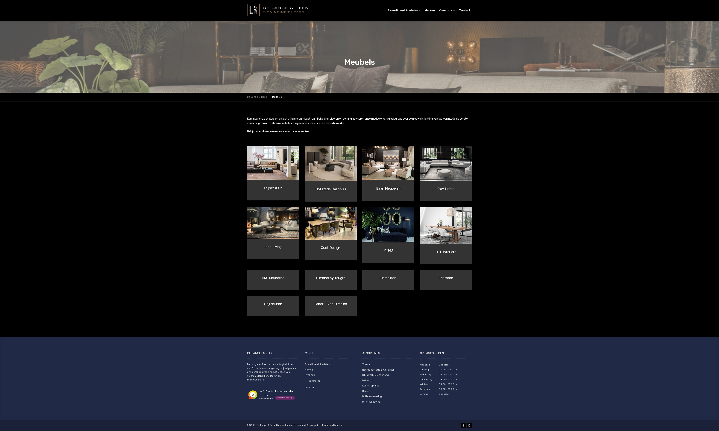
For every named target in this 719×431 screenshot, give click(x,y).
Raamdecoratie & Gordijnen (378, 369)
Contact (464, 10)
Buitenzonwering (372, 396)
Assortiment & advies (402, 10)
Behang (366, 380)
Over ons (445, 10)
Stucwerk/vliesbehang (375, 375)
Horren (366, 391)
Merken (429, 10)
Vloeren (366, 364)
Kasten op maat (371, 385)
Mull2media (336, 425)
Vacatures (314, 381)
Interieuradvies (371, 401)
